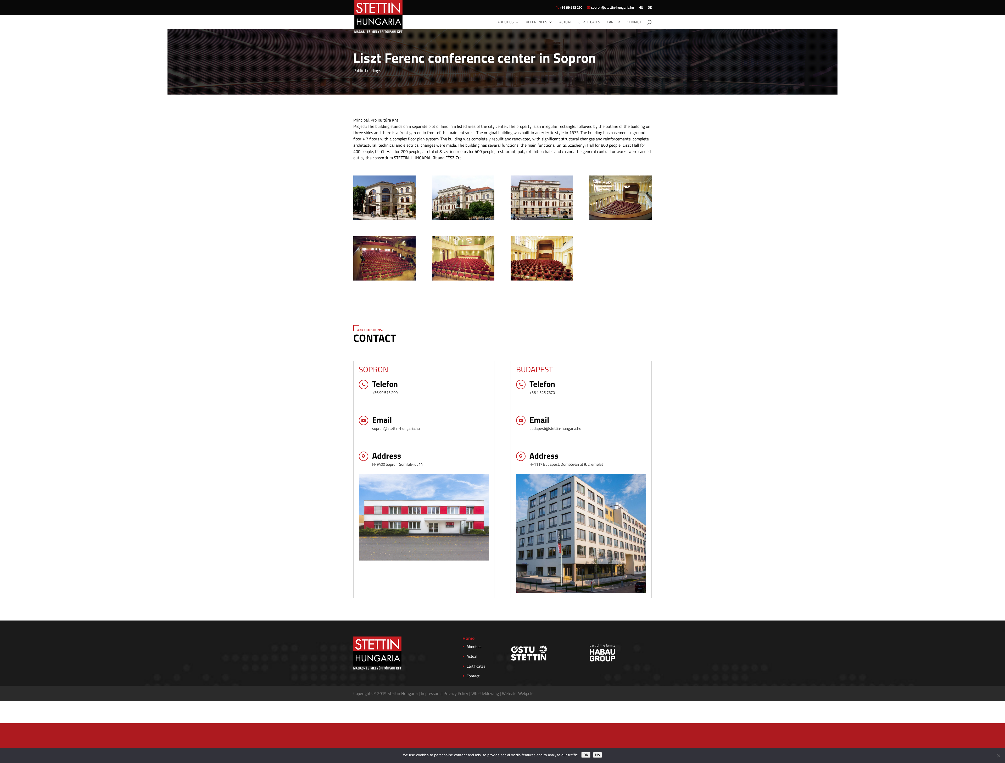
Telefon (385, 384)
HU (641, 8)
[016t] (542, 280)
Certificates (589, 22)
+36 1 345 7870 (542, 392)
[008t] (384, 280)
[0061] (542, 220)
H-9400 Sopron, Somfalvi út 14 (397, 464)
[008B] (384, 220)
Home (468, 639)
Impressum (430, 693)
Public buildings (367, 70)
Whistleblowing (485, 693)
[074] (463, 220)
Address (386, 455)
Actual (565, 22)
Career (613, 22)
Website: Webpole (517, 693)
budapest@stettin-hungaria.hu (555, 428)
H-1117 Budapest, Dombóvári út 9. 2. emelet (566, 464)
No (597, 755)
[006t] (620, 220)
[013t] (463, 280)
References (536, 22)
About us (506, 22)
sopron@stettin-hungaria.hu (612, 8)
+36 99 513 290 (570, 8)
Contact (634, 22)
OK (585, 755)
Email (382, 420)
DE (650, 8)
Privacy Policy (455, 693)
